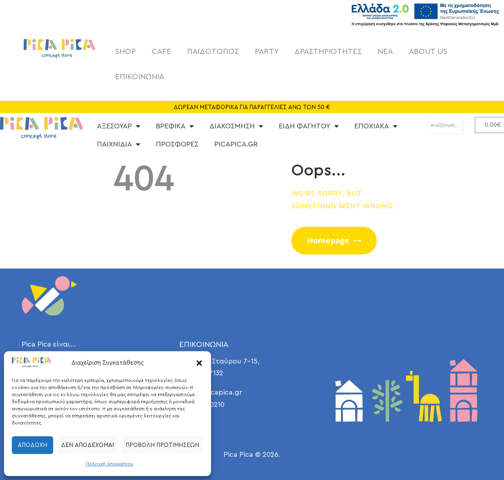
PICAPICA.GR (236, 144)
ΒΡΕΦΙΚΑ (170, 126)
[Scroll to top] (476, 452)
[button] (199, 363)
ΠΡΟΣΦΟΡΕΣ (177, 144)
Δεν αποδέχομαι (87, 445)
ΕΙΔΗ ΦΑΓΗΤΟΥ (304, 126)
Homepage (328, 240)
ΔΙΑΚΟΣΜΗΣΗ (232, 126)
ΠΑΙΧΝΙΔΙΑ (114, 144)
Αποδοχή (32, 445)
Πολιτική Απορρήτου (109, 463)
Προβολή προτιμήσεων (162, 445)
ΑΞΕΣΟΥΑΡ (114, 126)
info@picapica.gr (213, 392)
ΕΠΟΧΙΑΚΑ (371, 126)
